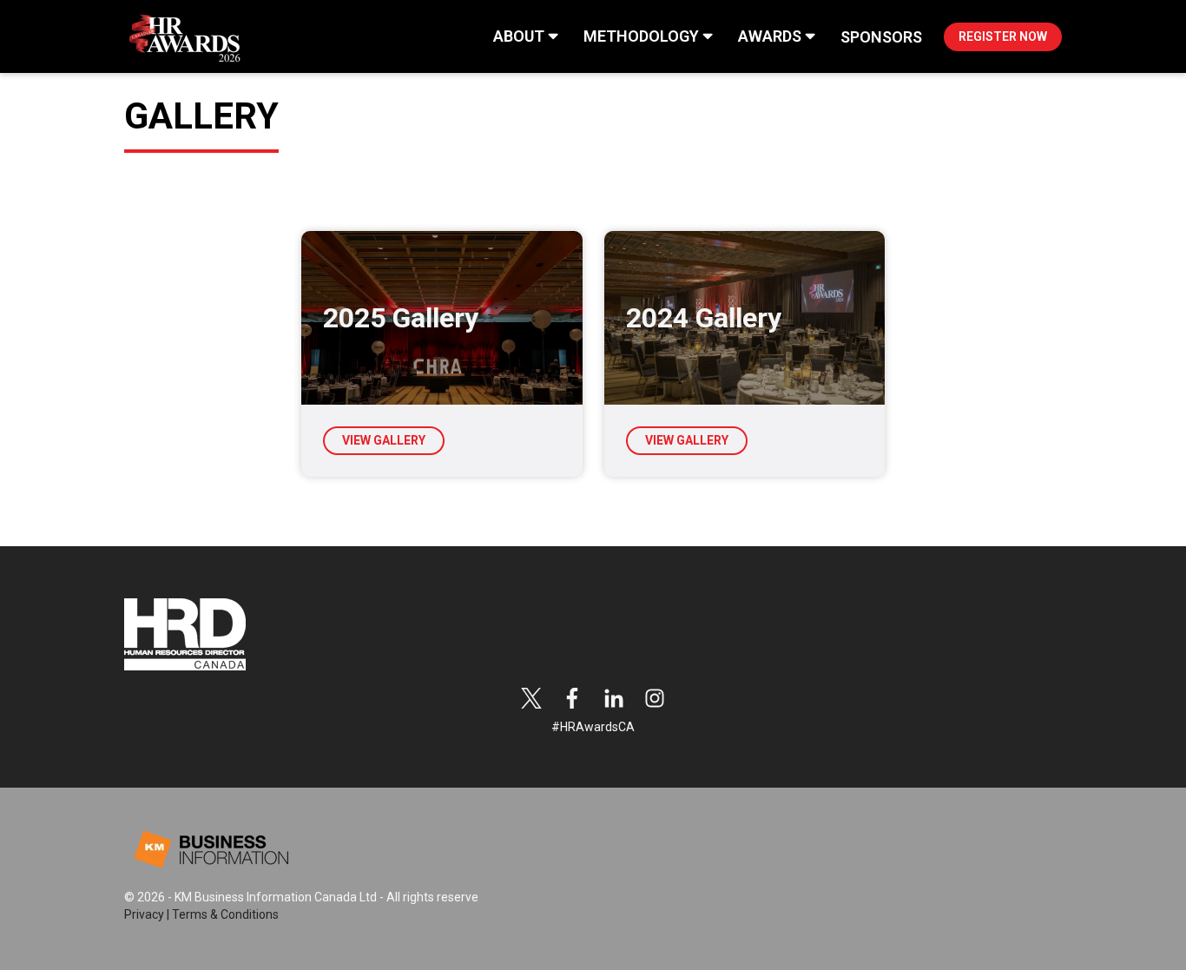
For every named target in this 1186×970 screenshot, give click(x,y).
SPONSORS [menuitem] (881, 37)
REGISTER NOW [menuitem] (1003, 36)
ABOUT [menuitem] (518, 36)
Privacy (144, 914)
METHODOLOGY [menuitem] (641, 36)
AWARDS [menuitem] (769, 36)
